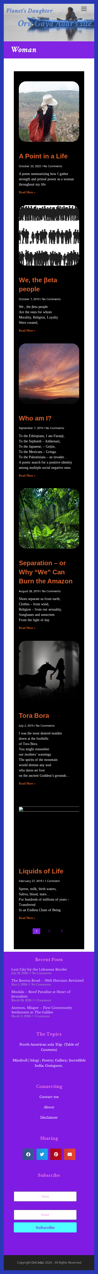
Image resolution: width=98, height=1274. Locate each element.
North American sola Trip (40, 1044)
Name (20, 1188)
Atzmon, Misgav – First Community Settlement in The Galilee (41, 1010)
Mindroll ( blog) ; (27, 1060)
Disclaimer (49, 1117)
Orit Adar (37, 1262)
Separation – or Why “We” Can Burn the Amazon (46, 572)
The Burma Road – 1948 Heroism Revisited (47, 980)
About (49, 1107)
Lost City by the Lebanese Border (39, 969)
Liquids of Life (41, 871)
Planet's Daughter (29, 11)
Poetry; (48, 1060)
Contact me (49, 1097)
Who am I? (35, 418)
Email (20, 1207)
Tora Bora (34, 715)
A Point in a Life (43, 156)
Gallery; (61, 1060)
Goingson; (54, 1066)
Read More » (27, 192)
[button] (84, 9)
